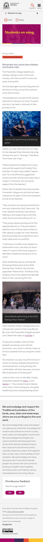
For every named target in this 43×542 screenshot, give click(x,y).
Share (21, 20)
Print (10, 20)
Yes (9, 493)
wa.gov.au (7, 524)
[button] (32, 5)
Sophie (5, 384)
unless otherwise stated (15, 512)
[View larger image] (37, 133)
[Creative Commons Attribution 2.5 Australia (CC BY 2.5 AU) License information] (7, 530)
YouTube (28, 336)
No (20, 493)
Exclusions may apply (10, 533)
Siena (25, 381)
